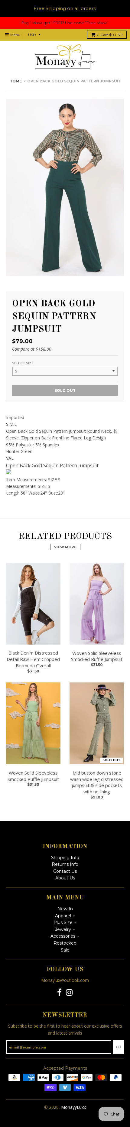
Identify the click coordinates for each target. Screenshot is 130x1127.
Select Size (23, 363)
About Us (65, 878)
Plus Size (63, 922)
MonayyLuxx (73, 1107)
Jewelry (63, 929)
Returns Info (65, 864)
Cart (110, 34)
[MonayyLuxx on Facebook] (59, 992)
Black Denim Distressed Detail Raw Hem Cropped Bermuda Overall (33, 659)
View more (65, 547)
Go (118, 1047)
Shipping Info (65, 857)
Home (15, 81)
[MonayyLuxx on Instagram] (69, 992)
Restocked (65, 943)
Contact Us (65, 871)
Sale (65, 950)
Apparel (63, 916)
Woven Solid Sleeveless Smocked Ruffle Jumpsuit (96, 656)
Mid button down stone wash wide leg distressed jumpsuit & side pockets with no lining (97, 782)
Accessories (62, 936)
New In (65, 909)
